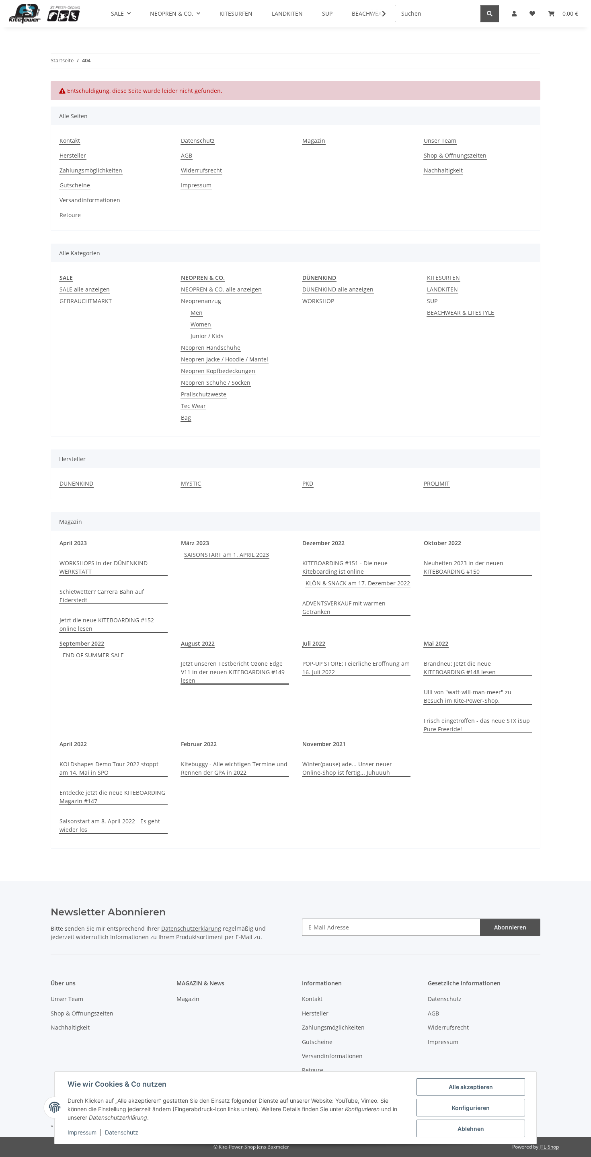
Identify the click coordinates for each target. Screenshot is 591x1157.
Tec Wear (193, 406)
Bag (186, 417)
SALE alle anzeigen (85, 289)
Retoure (70, 215)
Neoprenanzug (201, 301)
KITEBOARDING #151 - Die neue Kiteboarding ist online (345, 567)
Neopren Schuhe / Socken (215, 382)
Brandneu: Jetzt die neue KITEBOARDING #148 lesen (460, 668)
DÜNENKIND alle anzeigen (337, 289)
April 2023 (73, 543)
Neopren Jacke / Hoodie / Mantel (224, 359)
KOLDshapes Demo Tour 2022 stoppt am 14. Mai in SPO (109, 768)
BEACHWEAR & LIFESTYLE (460, 312)
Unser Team (440, 140)
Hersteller (73, 155)
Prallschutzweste (203, 394)
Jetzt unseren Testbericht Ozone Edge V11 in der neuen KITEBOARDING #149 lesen (233, 672)
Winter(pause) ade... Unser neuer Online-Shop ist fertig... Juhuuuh (347, 768)
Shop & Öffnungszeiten (455, 155)
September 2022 (82, 643)
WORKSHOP (318, 301)
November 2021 (324, 744)
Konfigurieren (471, 1107)
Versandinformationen (90, 200)
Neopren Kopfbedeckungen (218, 371)
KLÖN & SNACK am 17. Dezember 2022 (358, 583)
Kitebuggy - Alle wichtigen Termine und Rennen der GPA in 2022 (234, 768)
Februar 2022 (199, 744)
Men (197, 312)
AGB (186, 155)
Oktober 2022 (442, 543)
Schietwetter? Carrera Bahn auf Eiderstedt (102, 596)
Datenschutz (121, 1132)
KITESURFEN (443, 277)
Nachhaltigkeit (443, 170)
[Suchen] (489, 13)
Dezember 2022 (323, 543)
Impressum (82, 1132)
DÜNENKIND (76, 483)
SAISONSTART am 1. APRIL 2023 (226, 554)
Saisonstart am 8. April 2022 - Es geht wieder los (110, 825)
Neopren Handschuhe (210, 347)
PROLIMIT (436, 483)
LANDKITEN (442, 289)
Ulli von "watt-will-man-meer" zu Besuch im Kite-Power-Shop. (467, 696)
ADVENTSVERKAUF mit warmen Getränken (344, 607)
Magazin (313, 140)
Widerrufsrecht (201, 170)
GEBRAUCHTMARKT (86, 301)
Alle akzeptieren (471, 1086)
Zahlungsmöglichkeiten (91, 170)
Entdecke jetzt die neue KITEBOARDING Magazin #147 (112, 797)
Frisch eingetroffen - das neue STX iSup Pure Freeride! (477, 725)
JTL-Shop (549, 1146)
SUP (432, 301)
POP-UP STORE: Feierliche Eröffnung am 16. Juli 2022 (356, 668)
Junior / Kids (207, 336)
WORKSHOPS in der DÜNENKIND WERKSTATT (104, 567)
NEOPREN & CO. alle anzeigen (221, 289)
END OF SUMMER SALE (93, 655)
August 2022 (198, 643)
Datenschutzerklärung (191, 928)
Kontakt (70, 140)
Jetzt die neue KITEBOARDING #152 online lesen (107, 624)
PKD (307, 483)
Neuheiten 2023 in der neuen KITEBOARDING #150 (463, 567)
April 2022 (73, 744)
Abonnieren (510, 927)
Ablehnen (471, 1128)
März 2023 (195, 543)
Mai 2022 (436, 643)
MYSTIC (191, 483)
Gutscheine (75, 185)
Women (201, 324)
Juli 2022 (313, 643)
